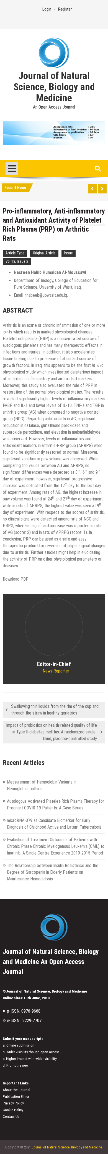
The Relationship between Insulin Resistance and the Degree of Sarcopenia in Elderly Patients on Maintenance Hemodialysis (52, 872)
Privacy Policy (13, 1103)
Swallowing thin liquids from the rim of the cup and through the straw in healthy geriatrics (55, 710)
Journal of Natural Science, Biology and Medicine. (67, 1147)
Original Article (44, 253)
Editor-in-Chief (54, 664)
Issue (68, 253)
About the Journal (16, 1090)
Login (46, 9)
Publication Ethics (16, 1096)
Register (65, 9)
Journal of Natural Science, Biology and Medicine (54, 87)
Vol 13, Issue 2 (17, 261)
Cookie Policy (13, 1110)
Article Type (15, 253)
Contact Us (11, 1116)
